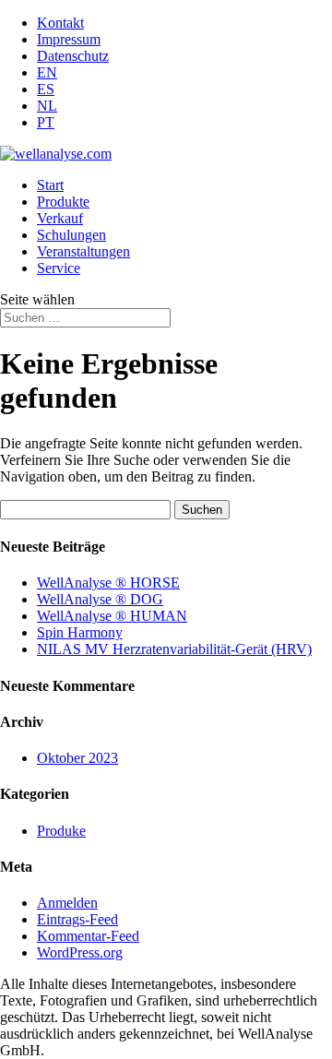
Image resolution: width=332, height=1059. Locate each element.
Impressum (69, 39)
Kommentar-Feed (88, 936)
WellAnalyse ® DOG (100, 599)
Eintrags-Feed (77, 919)
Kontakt (60, 22)
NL (47, 105)
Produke (61, 831)
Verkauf (60, 218)
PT (45, 122)
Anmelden (67, 902)
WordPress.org (80, 952)
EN (47, 72)
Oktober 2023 (77, 758)
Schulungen (71, 235)
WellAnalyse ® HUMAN (112, 616)
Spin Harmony (80, 632)
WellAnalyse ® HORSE (108, 582)
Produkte (63, 201)
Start (50, 185)
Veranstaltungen (83, 251)
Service (58, 268)
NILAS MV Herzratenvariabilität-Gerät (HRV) (174, 649)
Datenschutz (73, 56)
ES (45, 89)
